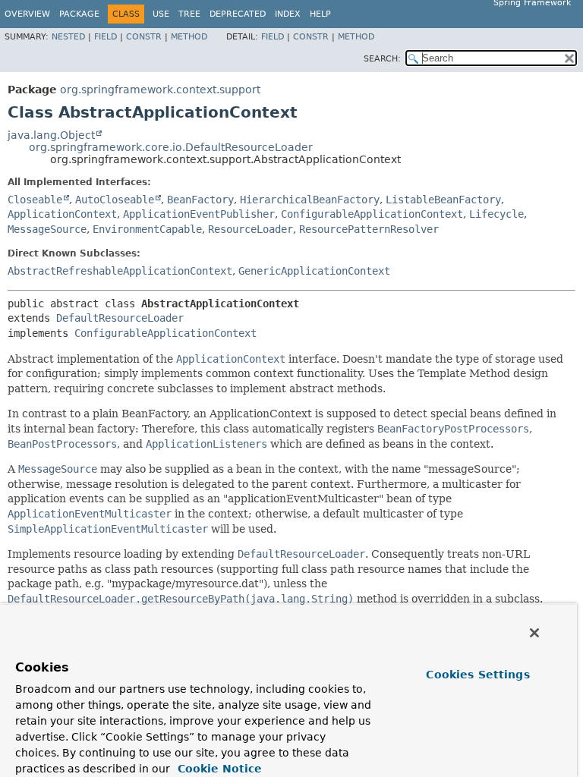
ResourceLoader (250, 229)
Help (320, 14)
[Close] (534, 633)
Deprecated (238, 14)
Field (105, 37)
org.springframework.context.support (160, 89)
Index (288, 14)
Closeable (35, 199)
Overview (27, 14)
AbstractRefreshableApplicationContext (120, 271)
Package (79, 14)
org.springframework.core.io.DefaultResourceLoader (171, 147)
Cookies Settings (477, 674)
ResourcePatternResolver (369, 229)
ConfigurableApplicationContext (372, 214)
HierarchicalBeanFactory (310, 199)
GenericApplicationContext (314, 271)
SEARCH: (382, 59)
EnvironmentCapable (147, 229)
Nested (68, 37)
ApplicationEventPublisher (199, 214)
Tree (189, 14)
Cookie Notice (218, 769)
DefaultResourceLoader (120, 318)
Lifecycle (496, 214)
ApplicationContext (62, 214)
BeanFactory (200, 199)
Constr (144, 37)
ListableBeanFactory (443, 199)
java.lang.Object (51, 135)
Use (161, 14)
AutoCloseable (114, 199)
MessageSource (47, 229)
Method (189, 37)
